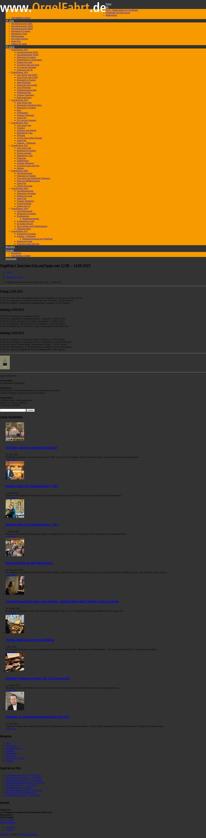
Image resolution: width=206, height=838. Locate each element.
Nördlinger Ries (24, 92)
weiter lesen (11, 459)
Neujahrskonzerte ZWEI (22, 26)
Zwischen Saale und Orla (28, 165)
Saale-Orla (16, 41)
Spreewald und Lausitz (27, 85)
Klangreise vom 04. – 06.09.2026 (20, 793)
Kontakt (10, 250)
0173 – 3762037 (7, 820)
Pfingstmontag (17, 36)
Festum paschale (24, 153)
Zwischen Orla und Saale (28, 65)
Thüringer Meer (24, 229)
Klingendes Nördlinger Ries (29, 105)
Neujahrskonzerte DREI (22, 28)
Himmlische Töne (19, 34)
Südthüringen (23, 160)
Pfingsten (21, 135)
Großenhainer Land (25, 221)
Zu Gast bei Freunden (26, 67)
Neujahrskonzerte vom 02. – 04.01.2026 (23, 775)
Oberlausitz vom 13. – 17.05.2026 (21, 785)
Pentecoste (21, 158)
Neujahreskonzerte (25, 191)
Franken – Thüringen (26, 143)
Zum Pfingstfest (24, 87)
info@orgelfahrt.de (8, 822)
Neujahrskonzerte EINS (21, 23)
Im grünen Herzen (25, 223)
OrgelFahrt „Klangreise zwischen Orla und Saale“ (32, 447)
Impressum (11, 258)
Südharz (20, 168)
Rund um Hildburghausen (28, 181)
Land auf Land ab (25, 70)
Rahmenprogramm (30, 218)
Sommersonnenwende (26, 90)
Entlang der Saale (19, 44)
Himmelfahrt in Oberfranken (29, 60)
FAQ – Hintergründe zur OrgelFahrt (122, 10)
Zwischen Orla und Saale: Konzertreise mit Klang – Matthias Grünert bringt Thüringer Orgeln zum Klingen (62, 601)
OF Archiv (10, 47)
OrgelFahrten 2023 (19, 100)
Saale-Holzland (23, 82)
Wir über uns (11, 746)
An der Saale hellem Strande (29, 138)
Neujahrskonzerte (24, 173)
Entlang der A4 (23, 206)
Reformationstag (24, 97)
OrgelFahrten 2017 (19, 231)
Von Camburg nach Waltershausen (32, 226)
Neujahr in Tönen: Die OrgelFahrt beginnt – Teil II (32, 486)
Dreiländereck (23, 216)
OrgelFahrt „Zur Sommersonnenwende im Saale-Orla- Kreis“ (38, 717)
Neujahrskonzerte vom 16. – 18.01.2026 (23, 780)
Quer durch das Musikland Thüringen (33, 178)
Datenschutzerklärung (28, 834)
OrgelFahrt (5, 834)
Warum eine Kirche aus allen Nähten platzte (29, 563)
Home (108, 4)
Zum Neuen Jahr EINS (27, 75)
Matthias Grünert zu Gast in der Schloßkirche (30, 640)
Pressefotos (16, 253)
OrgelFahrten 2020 (19, 171)
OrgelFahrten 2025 (19, 49)
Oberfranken (22, 113)
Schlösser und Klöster (26, 130)
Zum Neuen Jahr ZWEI (27, 77)
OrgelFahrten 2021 (19, 145)
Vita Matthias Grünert (20, 18)
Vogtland (21, 128)
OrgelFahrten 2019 (19, 188)
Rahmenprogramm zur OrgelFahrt (37, 239)
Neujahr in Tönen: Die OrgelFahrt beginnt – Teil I (32, 524)
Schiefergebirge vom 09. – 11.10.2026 (23, 795)
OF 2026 (10, 21)
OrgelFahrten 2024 (19, 72)
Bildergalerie (111, 15)
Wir (107, 7)
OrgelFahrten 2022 (19, 123)
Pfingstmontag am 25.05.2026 (19, 788)
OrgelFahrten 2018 (19, 208)
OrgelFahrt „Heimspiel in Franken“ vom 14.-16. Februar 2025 (38, 678)
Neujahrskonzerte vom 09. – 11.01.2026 (23, 777)
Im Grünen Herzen (19, 39)
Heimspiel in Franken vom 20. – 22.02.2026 (25, 783)
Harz (19, 110)
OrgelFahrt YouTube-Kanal (118, 12)
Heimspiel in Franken (20, 31)
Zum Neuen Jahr (24, 102)
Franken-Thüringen (25, 95)
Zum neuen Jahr (24, 125)
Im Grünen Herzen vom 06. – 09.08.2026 (24, 790)
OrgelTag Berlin (24, 203)
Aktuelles (10, 247)
